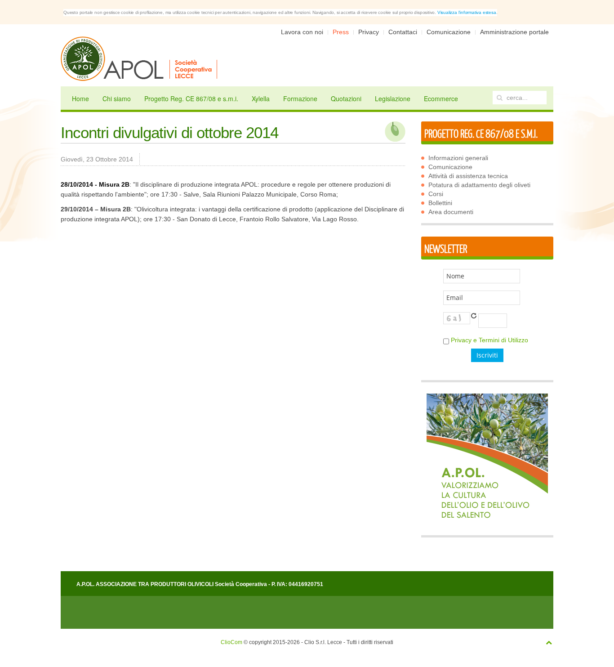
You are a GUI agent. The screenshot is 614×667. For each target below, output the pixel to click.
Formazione (300, 98)
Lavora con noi (302, 32)
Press (341, 32)
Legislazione (392, 98)
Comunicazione (449, 32)
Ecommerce (441, 98)
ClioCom (231, 642)
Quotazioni (346, 98)
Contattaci (402, 32)
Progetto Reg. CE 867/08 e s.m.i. (191, 98)
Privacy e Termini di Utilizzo (489, 340)
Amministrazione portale (514, 32)
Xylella (261, 98)
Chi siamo (116, 98)
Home (80, 98)
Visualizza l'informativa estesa (466, 12)
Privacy (368, 32)
